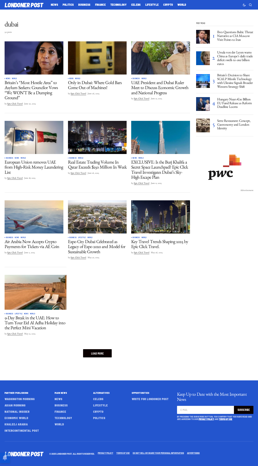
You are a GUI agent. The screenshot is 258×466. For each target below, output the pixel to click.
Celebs (98, 399)
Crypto (98, 411)
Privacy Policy (206, 419)
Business (136, 78)
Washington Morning (20, 399)
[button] (244, 4)
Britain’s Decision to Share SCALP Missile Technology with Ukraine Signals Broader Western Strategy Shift (235, 81)
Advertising (193, 453)
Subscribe (244, 409)
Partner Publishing (16, 392)
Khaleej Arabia (16, 424)
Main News (61, 392)
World (14, 78)
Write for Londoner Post (150, 399)
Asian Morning (15, 405)
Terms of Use (225, 419)
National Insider (17, 411)
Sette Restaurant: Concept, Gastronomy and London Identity (234, 125)
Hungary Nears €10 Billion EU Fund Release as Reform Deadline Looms (234, 103)
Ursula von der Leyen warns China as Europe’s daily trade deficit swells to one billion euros (235, 58)
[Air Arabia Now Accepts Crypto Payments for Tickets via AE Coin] (34, 216)
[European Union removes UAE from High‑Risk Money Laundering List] (34, 137)
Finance (60, 411)
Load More (97, 353)
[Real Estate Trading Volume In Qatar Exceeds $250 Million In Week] (97, 137)
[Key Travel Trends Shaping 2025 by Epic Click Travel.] (160, 216)
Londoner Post (24, 4)
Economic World (16, 418)
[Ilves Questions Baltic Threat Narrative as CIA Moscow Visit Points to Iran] (203, 37)
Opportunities (140, 392)
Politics (99, 418)
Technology (63, 418)
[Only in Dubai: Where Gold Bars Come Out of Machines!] (97, 58)
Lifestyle (82, 237)
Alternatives (101, 392)
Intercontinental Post (22, 430)
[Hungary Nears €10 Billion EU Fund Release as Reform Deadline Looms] (203, 104)
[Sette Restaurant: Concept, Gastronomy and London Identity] (203, 125)
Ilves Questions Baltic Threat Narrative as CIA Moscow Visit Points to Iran (235, 36)
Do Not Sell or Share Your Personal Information (158, 453)
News (8, 78)
